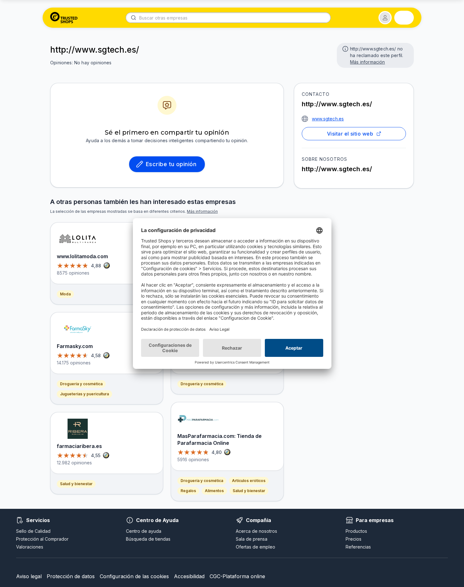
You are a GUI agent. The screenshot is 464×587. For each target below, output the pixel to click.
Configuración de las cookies (134, 576)
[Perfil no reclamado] (345, 48)
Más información (367, 62)
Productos (356, 531)
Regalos (188, 490)
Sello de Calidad (33, 531)
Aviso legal (29, 576)
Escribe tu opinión (171, 164)
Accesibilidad (189, 576)
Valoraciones (29, 546)
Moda (65, 294)
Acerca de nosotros (256, 531)
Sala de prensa (251, 539)
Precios (353, 539)
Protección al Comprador (42, 539)
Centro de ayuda (143, 531)
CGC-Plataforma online (237, 576)
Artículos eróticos (248, 480)
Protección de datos (71, 576)
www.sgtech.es (328, 118)
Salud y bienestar (76, 483)
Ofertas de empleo (255, 546)
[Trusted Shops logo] (64, 17)
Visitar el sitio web (350, 134)
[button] (385, 17)
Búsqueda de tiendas (148, 539)
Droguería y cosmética (81, 383)
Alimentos (214, 490)
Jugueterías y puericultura (84, 394)
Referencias (358, 546)
